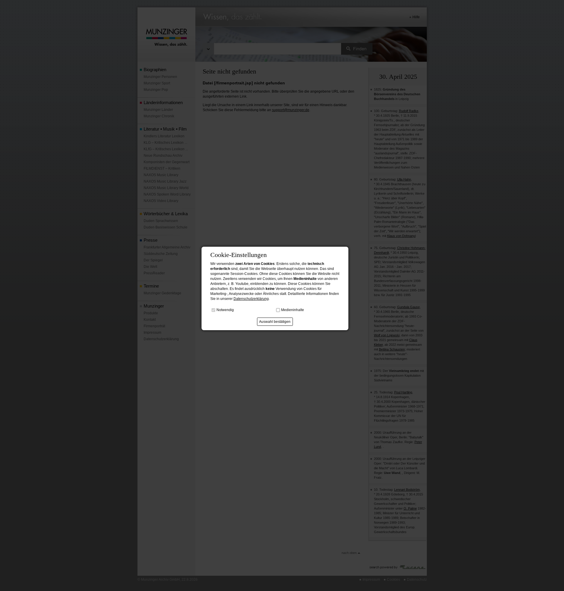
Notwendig (225, 310)
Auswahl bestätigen (275, 322)
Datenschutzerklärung (251, 299)
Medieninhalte (292, 310)
